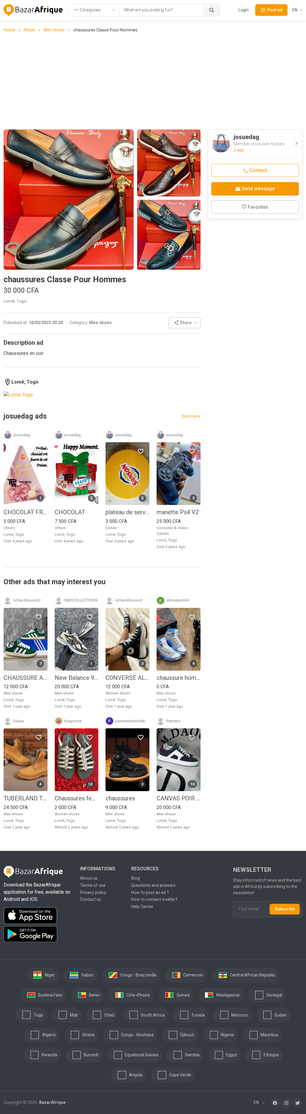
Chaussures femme (77, 798)
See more (191, 415)
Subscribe (285, 909)
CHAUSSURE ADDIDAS (26, 677)
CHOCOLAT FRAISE (26, 512)
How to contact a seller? (154, 899)
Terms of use (92, 885)
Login (243, 9)
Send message (258, 188)
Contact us (90, 899)
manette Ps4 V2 (178, 512)
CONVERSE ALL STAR (127, 677)
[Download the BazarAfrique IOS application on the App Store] (38, 915)
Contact (257, 170)
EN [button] (295, 9)
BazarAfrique (52, 1102)
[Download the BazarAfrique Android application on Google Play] (38, 934)
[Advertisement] (155, 81)
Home (9, 30)
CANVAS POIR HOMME (179, 798)
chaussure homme (179, 677)
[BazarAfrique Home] (33, 10)
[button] (185, 322)
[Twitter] (297, 1102)
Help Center (142, 906)
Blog (135, 877)
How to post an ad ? (150, 892)
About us (88, 877)
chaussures (120, 798)
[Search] (212, 10)
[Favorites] (38, 450)
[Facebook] (275, 1102)
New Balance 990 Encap (77, 677)
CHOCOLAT (70, 512)
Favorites (258, 207)
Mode (29, 30)
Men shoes (54, 30)
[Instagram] (286, 1102)
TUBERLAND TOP (26, 798)
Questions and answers (153, 885)
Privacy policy (93, 892)
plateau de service (127, 512)
